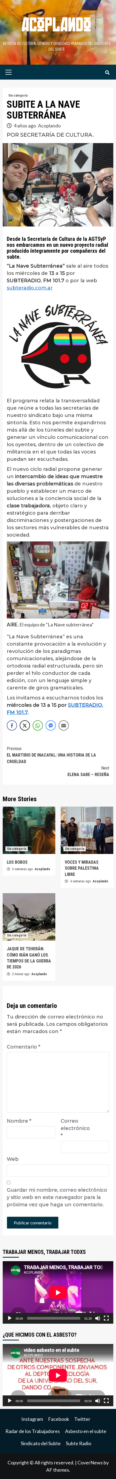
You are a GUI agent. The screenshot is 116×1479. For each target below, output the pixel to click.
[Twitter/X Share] (25, 725)
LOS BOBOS (17, 862)
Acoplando (49, 126)
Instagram (32, 1419)
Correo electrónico (74, 1128)
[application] (58, 1292)
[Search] (107, 73)
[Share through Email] (64, 725)
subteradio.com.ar (30, 288)
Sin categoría (18, 95)
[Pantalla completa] (106, 1318)
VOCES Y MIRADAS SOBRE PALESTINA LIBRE (82, 868)
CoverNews (90, 1462)
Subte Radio (78, 1443)
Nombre (19, 1121)
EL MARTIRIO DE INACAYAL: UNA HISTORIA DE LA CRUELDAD (51, 755)
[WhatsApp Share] (38, 725)
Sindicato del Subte (41, 1443)
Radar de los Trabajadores (32, 1431)
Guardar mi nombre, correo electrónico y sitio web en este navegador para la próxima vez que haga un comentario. (57, 1197)
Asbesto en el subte (85, 1431)
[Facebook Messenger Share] (51, 725)
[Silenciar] (97, 1318)
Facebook (58, 1419)
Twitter (82, 1419)
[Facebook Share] (12, 725)
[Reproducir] (9, 1318)
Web (13, 1159)
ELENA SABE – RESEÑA (88, 771)
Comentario (23, 1047)
